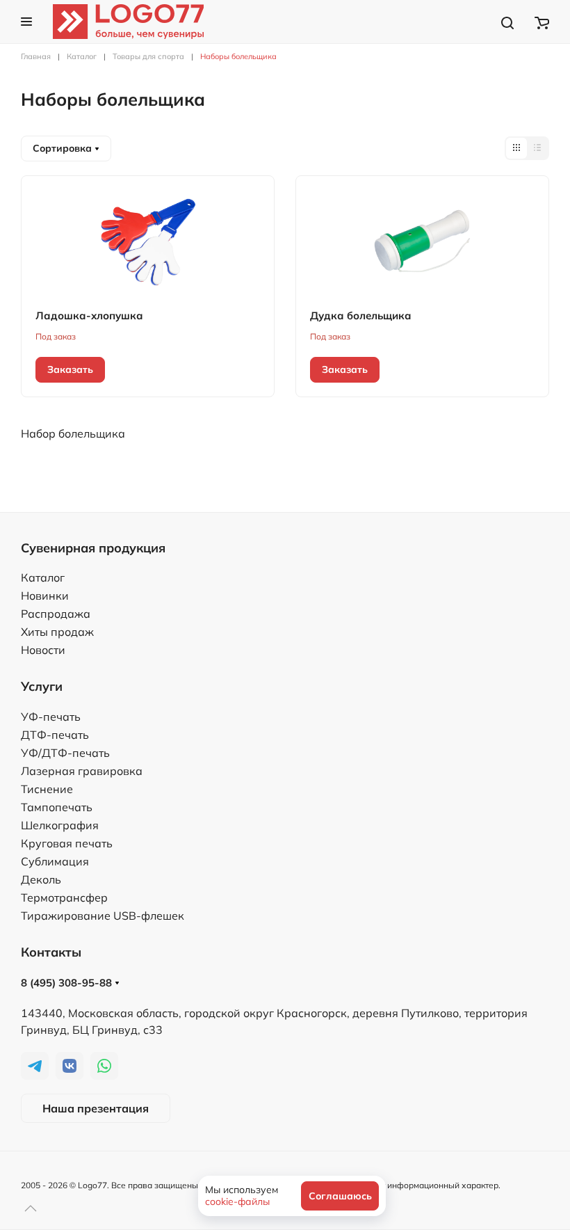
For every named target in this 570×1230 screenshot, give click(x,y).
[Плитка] (516, 148)
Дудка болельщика (361, 315)
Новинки (45, 595)
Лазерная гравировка (81, 771)
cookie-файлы (237, 1201)
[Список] (537, 148)
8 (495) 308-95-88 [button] (68, 982)
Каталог (43, 577)
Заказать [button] (70, 369)
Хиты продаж (57, 632)
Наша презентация (95, 1108)
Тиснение (47, 789)
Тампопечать (56, 807)
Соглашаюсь (340, 1196)
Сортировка (64, 148)
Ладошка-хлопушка (89, 315)
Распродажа (55, 614)
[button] (26, 21)
